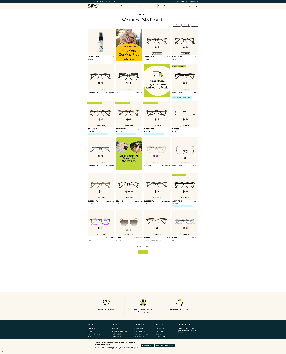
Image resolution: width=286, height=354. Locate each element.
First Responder (139, 336)
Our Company (160, 328)
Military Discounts (139, 331)
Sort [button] (194, 25)
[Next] (114, 1)
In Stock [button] (177, 25)
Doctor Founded (161, 336)
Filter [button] (185, 25)
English (183, 1)
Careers (158, 334)
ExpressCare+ (92, 331)
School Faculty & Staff (141, 334)
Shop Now (107, 1)
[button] (193, 1)
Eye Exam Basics (117, 334)
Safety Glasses (116, 336)
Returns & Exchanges (94, 334)
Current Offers (138, 328)
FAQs (89, 336)
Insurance (115, 328)
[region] (101, 1)
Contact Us (91, 328)
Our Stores (159, 331)
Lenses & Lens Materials (119, 331)
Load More (143, 252)
